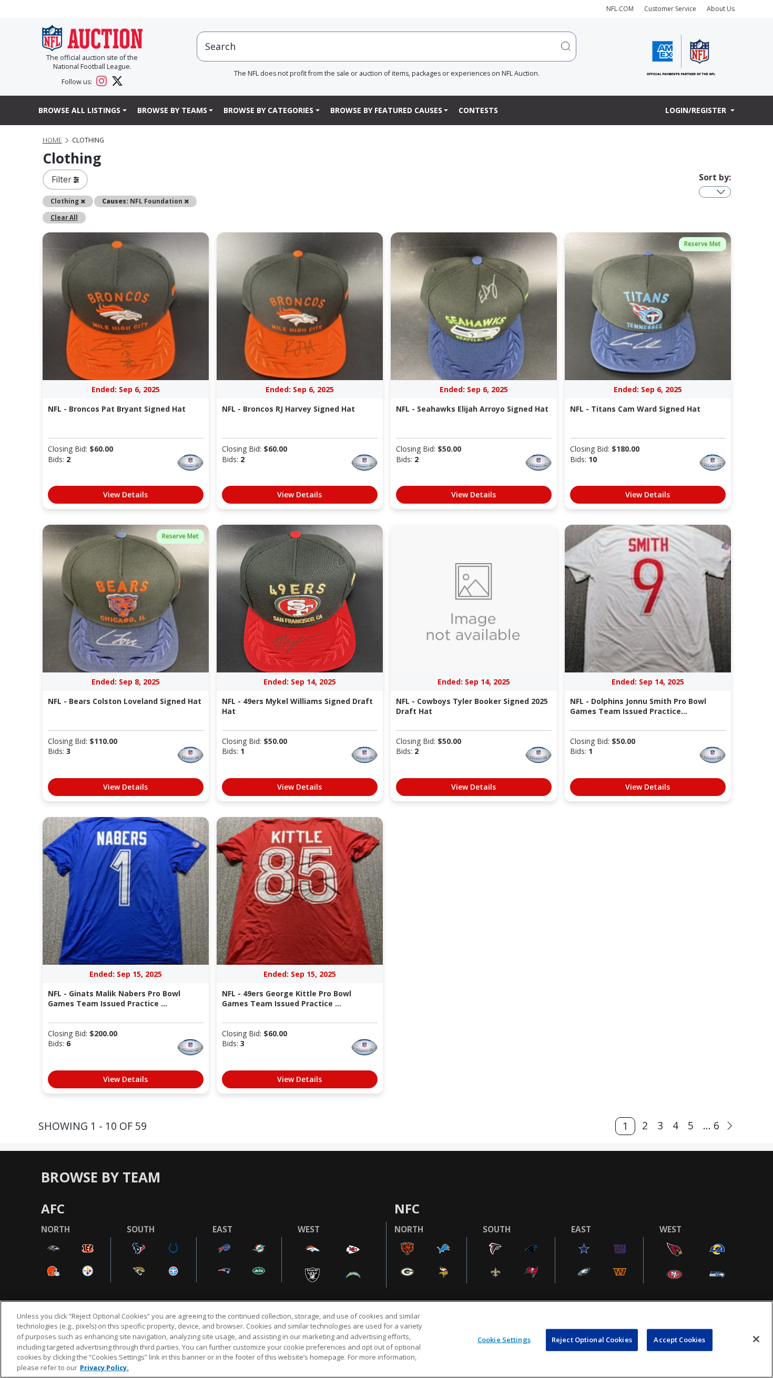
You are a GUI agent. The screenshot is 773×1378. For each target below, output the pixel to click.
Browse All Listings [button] (79, 110)
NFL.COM (620, 8)
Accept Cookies (679, 1339)
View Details (125, 494)
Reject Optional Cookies (592, 1339)
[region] (386, 1339)
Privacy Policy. (104, 1367)
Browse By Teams (172, 110)
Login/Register (696, 110)
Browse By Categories (268, 110)
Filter (63, 179)
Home (52, 140)
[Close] (756, 1339)
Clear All (64, 217)
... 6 (711, 1125)
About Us (721, 8)
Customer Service (670, 8)
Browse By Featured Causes (386, 110)
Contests (478, 110)
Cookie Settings (504, 1339)
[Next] (730, 1126)
